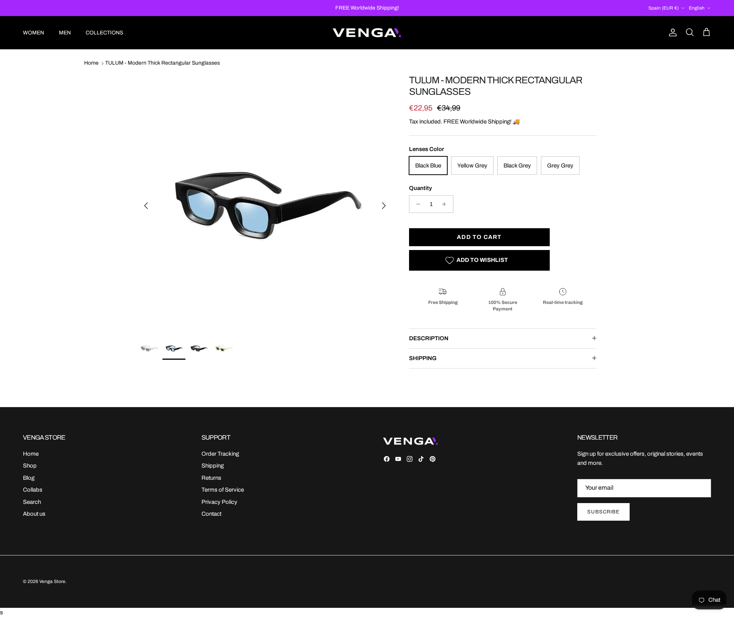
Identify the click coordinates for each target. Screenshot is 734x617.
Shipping (212, 466)
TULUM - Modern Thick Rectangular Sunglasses (162, 63)
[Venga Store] (367, 33)
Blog (28, 478)
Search (32, 502)
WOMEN (33, 33)
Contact (211, 514)
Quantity (420, 188)
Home (91, 63)
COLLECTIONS (104, 33)
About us (34, 514)
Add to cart (479, 237)
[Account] (671, 32)
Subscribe (603, 512)
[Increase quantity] (446, 204)
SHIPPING (423, 358)
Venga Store (52, 581)
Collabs (32, 490)
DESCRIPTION (428, 338)
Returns (211, 478)
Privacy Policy (219, 502)
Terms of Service (222, 490)
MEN (65, 33)
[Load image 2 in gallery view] (265, 202)
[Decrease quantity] (416, 204)
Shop (30, 466)
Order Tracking (220, 454)
